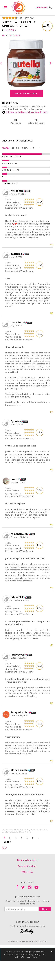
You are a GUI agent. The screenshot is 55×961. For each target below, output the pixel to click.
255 (29, 655)
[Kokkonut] (6, 193)
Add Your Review (25, 93)
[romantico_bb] (6, 536)
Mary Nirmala (19, 770)
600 (32, 770)
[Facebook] (16, 887)
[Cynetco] (6, 423)
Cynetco (16, 421)
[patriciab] (6, 256)
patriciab (16, 253)
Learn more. (31, 957)
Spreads (14, 35)
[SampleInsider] (6, 714)
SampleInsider (20, 712)
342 (23, 479)
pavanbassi (18, 322)
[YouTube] (36, 887)
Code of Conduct (27, 866)
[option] (27, 63)
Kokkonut (17, 190)
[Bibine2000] (6, 599)
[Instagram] (30, 887)
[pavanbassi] (6, 324)
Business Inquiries (27, 860)
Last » (7, 841)
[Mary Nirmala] (6, 772)
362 (28, 597)
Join (44, 909)
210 (26, 254)
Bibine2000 (17, 597)
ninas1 (15, 479)
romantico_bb (19, 534)
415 (33, 713)
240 (32, 534)
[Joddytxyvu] (6, 657)
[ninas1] (6, 481)
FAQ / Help (27, 872)
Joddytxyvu (18, 654)
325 (27, 191)
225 (29, 323)
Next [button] (51, 63)
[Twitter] (23, 887)
